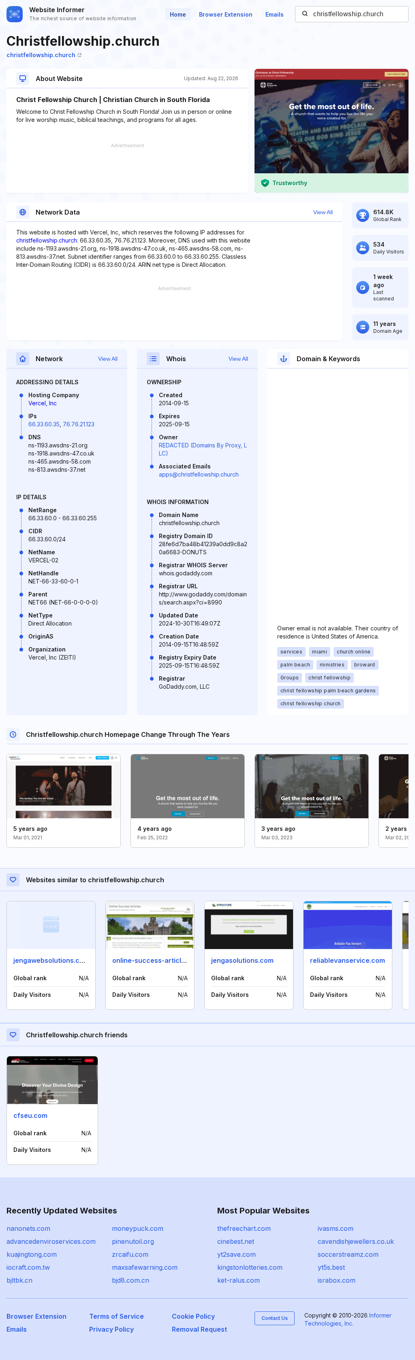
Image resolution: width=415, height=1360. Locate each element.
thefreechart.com (244, 1228)
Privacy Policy (111, 1329)
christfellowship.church (40, 54)
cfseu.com (30, 1115)
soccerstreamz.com (348, 1254)
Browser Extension (225, 14)
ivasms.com (335, 1228)
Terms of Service (116, 1316)
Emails (274, 14)
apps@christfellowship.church (199, 474)
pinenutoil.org (133, 1241)
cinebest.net (235, 1241)
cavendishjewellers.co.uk (356, 1241)
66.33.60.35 (44, 424)
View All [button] (323, 212)
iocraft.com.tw (28, 1267)
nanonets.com (28, 1228)
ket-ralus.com (238, 1280)
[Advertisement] (127, 168)
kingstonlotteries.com (249, 1267)
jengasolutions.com (242, 960)
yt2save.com (236, 1254)
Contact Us (274, 1318)
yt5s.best (331, 1267)
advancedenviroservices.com (51, 1241)
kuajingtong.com (31, 1254)
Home (178, 14)
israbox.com (336, 1280)
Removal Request (199, 1329)
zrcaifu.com (130, 1254)
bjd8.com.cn (130, 1280)
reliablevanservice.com (347, 960)
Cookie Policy (193, 1316)
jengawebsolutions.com (51, 960)
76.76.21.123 (78, 424)
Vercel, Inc (42, 403)
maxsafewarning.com (145, 1267)
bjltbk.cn (19, 1280)
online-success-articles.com (158, 960)
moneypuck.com (137, 1228)
